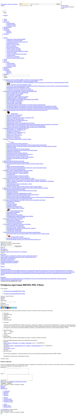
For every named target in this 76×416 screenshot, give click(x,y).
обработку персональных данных (18, 381)
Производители (8, 27)
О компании (7, 30)
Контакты (6, 34)
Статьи (5, 404)
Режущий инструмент (47, 278)
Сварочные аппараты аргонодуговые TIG (17, 41)
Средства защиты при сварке (14, 50)
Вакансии (9, 32)
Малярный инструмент (21, 278)
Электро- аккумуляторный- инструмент (17, 54)
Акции (5, 19)
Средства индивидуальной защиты (15, 58)
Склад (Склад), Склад (9, 348)
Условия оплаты (11, 23)
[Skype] (14, 308)
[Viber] (10, 308)
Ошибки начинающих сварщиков (9, 262)
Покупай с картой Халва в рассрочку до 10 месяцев (14, 251)
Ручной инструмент (12, 52)
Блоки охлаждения (11, 45)
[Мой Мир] (6, 308)
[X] (8, 308)
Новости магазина (7, 244)
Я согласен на (14, 381)
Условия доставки (11, 24)
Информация (4, 388)
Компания (3, 385)
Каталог (6, 15)
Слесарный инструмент (16, 280)
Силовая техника (11, 55)
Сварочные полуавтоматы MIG (14, 40)
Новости (9, 31)
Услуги (5, 20)
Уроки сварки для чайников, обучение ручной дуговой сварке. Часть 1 (18, 257)
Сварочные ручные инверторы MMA (16, 39)
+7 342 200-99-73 (65, 6)
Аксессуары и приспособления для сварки (17, 51)
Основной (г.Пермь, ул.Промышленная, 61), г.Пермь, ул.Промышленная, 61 (23, 345)
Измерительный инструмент (8, 278)
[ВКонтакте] (1, 308)
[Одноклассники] (3, 308)
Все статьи (3, 254)
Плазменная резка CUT (12, 43)
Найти (5, 77)
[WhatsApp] (12, 308)
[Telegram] (16, 308)
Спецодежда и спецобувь (13, 56)
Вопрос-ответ (7, 405)
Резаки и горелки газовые (13, 44)
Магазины (6, 28)
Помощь (3, 387)
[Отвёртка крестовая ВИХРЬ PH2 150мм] (14, 291)
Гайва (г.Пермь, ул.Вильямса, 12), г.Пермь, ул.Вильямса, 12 (18, 343)
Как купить (6, 21)
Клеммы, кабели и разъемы (13, 48)
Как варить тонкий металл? (8, 259)
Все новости (4, 249)
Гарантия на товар (11, 25)
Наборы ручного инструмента (34, 278)
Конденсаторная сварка (12, 47)
